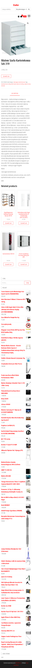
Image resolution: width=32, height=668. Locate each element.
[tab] (16, 93)
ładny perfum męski (12, 84)
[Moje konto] (19, 16)
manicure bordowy (20, 84)
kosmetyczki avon (4, 84)
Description (15, 93)
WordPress (18, 663)
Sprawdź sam (6, 76)
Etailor (16, 5)
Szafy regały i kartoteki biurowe (19, 82)
